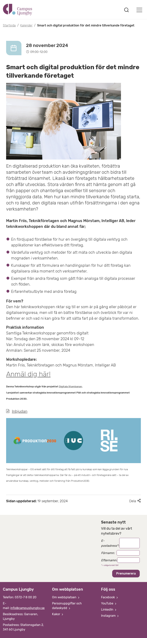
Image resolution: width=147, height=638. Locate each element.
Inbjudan (19, 411)
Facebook (108, 597)
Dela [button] (135, 501)
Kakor (56, 614)
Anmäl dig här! (28, 374)
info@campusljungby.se (27, 608)
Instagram (108, 615)
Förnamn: (108, 553)
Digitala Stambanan (70, 386)
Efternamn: (109, 560)
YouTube (107, 603)
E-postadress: (110, 543)
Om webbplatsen (64, 597)
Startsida (9, 25)
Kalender (26, 25)
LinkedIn (107, 609)
